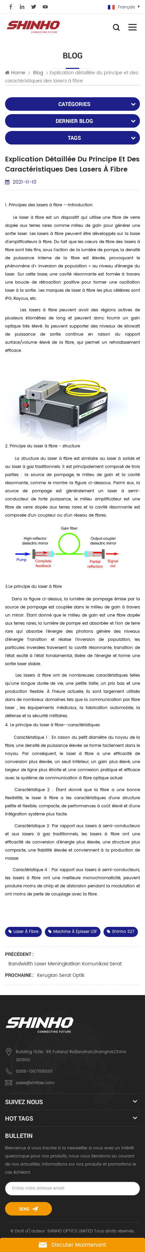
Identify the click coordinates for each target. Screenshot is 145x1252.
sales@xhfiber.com (35, 1083)
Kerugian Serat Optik (60, 975)
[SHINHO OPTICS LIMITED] (33, 26)
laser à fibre (25, 932)
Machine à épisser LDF (75, 932)
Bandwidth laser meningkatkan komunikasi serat (65, 964)
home (18, 73)
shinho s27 (123, 932)
